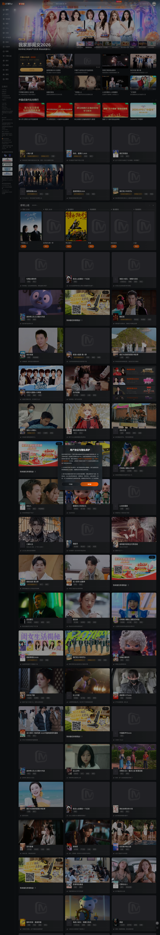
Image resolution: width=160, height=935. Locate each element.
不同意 (70, 484)
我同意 (89, 484)
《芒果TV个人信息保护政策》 (85, 459)
